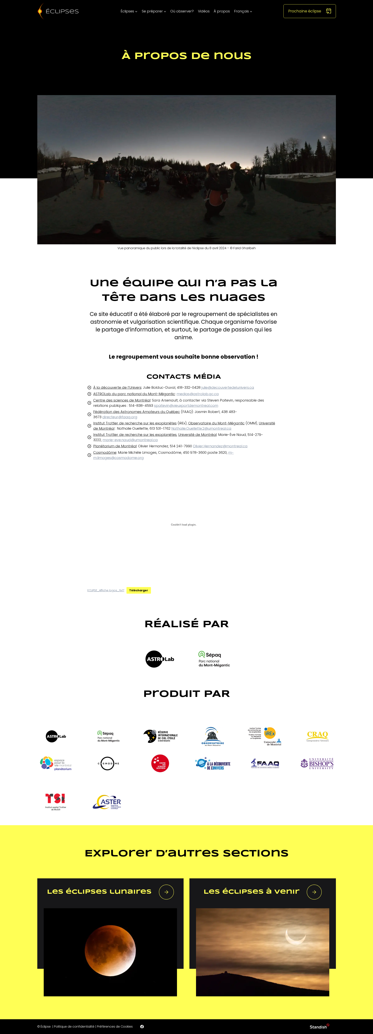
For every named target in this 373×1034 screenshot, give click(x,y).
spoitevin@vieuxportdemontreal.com (186, 405)
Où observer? (182, 11)
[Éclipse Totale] (58, 11)
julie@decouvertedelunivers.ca (227, 387)
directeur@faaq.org (119, 417)
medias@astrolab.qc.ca (198, 393)
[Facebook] (142, 1026)
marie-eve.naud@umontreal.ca (130, 439)
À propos (222, 11)
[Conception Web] (319, 1027)
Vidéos (204, 11)
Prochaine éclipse (304, 11)
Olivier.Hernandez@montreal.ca (220, 446)
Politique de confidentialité (74, 1026)
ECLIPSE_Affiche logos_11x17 (105, 590)
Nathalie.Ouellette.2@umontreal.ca (201, 428)
